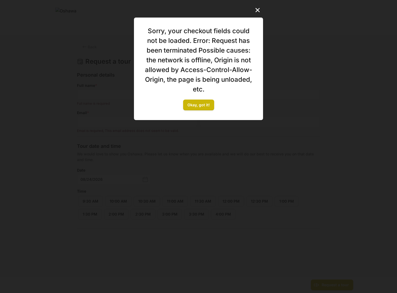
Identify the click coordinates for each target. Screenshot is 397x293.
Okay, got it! (198, 105)
